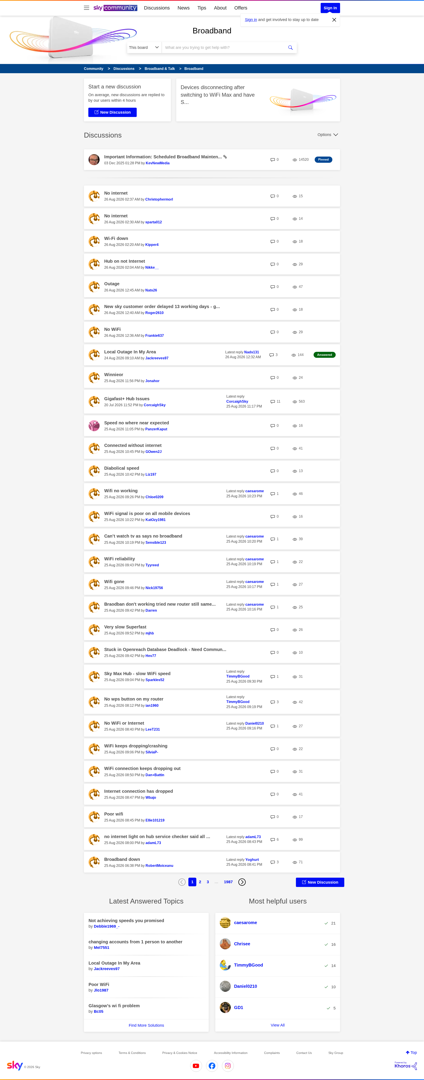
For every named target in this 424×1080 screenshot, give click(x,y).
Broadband (212, 30)
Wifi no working (121, 490)
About (220, 8)
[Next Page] (242, 882)
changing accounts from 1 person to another (135, 941)
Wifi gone (114, 581)
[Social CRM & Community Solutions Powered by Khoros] (406, 1066)
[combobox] (222, 47)
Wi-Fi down (116, 238)
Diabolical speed (121, 468)
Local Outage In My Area (130, 351)
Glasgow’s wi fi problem (114, 1005)
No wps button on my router (133, 699)
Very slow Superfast (125, 626)
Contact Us (304, 1053)
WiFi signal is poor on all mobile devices (147, 513)
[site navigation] (86, 8)
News (184, 8)
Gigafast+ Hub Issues (127, 398)
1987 (228, 882)
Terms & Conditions (132, 1053)
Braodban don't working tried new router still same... (160, 604)
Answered (324, 354)
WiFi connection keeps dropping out (142, 768)
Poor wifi (113, 814)
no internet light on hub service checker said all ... (157, 836)
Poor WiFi (99, 984)
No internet (116, 193)
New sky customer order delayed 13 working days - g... (162, 306)
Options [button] (324, 134)
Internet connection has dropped (138, 791)
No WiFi (112, 329)
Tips (201, 8)
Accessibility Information (231, 1053)
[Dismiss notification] (334, 19)
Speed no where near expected (136, 422)
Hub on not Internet (124, 261)
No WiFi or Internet (124, 723)
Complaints (272, 1053)
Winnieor (113, 374)
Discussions (157, 8)
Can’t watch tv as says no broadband (143, 536)
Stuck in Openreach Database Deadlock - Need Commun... (165, 649)
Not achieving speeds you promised (126, 920)
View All (278, 1025)
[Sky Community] (115, 8)
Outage (111, 283)
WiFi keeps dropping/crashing (135, 745)
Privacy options (91, 1053)
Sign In (330, 8)
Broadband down (122, 859)
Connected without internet (133, 445)
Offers (240, 8)
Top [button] (414, 1052)
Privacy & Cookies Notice (179, 1053)
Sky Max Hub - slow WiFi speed (137, 673)
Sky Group (335, 1053)
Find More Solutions (146, 1025)
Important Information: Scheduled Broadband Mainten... (163, 156)
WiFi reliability (119, 558)
